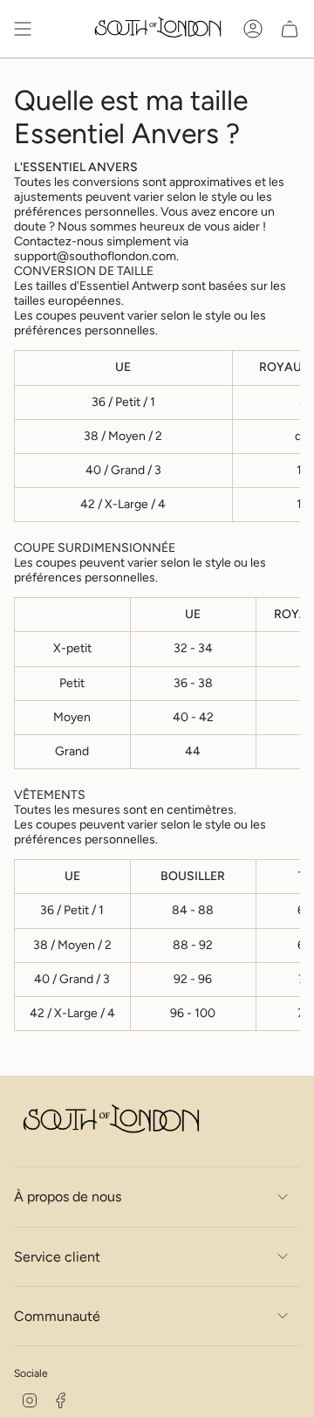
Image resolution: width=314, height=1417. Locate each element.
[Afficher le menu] (22, 29)
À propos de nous (67, 1196)
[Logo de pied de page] (110, 1121)
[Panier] (289, 29)
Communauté (57, 1316)
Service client (57, 1256)
